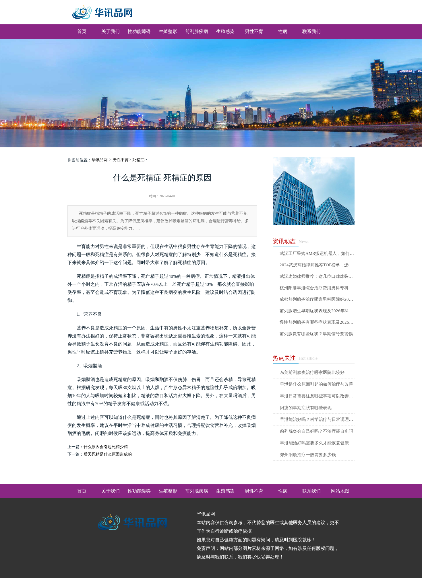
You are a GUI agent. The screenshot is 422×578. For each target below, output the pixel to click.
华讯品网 (100, 160)
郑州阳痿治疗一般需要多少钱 (308, 454)
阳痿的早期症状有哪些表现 (306, 407)
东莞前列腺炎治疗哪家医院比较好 (312, 372)
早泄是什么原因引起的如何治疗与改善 (316, 384)
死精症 (138, 160)
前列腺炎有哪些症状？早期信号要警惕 (316, 334)
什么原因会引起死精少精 (106, 447)
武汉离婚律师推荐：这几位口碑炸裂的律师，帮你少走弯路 (317, 276)
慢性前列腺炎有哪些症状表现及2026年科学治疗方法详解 (317, 322)
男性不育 (254, 31)
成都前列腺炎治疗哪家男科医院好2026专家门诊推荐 (317, 299)
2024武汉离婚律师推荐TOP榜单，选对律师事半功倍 (317, 265)
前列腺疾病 (196, 31)
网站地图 (340, 491)
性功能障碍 (139, 31)
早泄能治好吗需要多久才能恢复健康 (314, 443)
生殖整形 (168, 31)
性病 (282, 31)
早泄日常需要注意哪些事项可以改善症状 (317, 396)
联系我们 (311, 31)
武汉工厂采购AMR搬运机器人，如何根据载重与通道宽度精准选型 (317, 253)
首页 (81, 31)
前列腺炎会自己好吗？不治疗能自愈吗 (316, 431)
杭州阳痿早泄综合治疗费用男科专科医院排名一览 (317, 288)
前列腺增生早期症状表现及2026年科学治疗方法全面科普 (317, 311)
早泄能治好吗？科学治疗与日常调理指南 (317, 419)
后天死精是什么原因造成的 (108, 454)
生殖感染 (225, 31)
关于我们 (110, 31)
